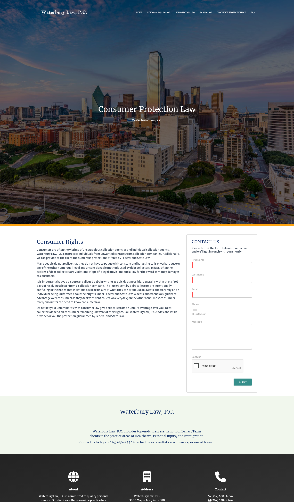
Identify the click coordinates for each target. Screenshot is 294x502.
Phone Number (199, 314)
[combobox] (196, 310)
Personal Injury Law (158, 12)
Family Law (206, 12)
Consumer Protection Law (231, 12)
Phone (195, 304)
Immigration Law (185, 12)
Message (197, 321)
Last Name (198, 274)
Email (195, 289)
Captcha (196, 356)
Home (139, 12)
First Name (198, 259)
